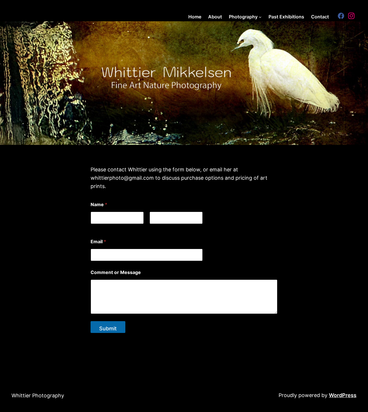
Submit (108, 328)
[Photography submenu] (260, 17)
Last (154, 227)
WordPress (342, 395)
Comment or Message (116, 272)
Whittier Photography (38, 395)
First (95, 227)
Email (98, 241)
